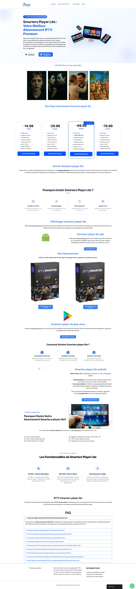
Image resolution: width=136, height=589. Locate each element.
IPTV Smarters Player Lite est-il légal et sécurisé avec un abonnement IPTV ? (49, 553)
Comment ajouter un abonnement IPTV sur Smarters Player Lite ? (46, 530)
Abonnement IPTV (63, 4)
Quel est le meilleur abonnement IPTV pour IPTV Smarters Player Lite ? (47, 518)
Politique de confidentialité (94, 574)
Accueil (53, 4)
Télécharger (76, 4)
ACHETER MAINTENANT (28, 153)
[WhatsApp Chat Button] (132, 585)
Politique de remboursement (94, 576)
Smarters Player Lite (37, 226)
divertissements (76, 430)
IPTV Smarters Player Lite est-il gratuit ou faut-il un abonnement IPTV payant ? (49, 534)
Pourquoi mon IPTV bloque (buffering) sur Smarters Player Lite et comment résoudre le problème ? (55, 556)
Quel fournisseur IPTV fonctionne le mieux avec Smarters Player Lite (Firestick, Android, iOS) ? (54, 545)
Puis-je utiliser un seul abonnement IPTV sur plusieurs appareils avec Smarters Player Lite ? (53, 560)
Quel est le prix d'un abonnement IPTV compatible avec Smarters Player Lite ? (49, 549)
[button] (69, 4)
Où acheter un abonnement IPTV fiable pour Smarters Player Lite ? (46, 538)
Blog (83, 4)
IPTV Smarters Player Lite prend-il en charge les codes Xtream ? (45, 541)
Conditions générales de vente (95, 572)
